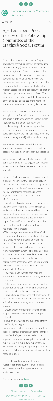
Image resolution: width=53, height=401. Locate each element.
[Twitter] (26, 4)
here (26, 379)
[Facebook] (21, 4)
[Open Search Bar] (50, 21)
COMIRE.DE (21, 396)
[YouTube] (31, 4)
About (14, 391)
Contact (23, 391)
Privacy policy (36, 391)
